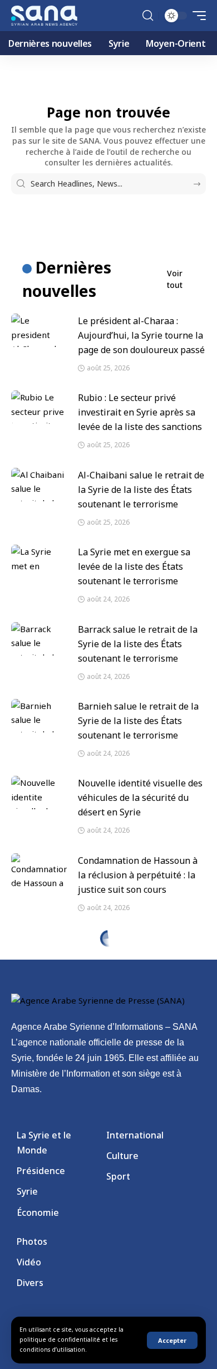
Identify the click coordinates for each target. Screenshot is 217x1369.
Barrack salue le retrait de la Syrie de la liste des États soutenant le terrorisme (138, 643)
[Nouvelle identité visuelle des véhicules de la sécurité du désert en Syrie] (39, 792)
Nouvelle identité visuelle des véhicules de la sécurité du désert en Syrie (140, 797)
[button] (172, 1340)
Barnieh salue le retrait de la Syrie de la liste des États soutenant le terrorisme (138, 720)
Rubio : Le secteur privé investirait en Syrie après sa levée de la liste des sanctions (140, 412)
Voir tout (175, 279)
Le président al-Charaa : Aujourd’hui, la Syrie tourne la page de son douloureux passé (141, 335)
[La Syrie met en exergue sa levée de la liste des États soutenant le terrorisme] (39, 561)
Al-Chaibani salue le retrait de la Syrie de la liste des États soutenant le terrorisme (141, 489)
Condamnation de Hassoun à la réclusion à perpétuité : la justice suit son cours (138, 875)
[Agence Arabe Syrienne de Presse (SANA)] (44, 16)
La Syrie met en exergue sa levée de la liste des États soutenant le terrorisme (134, 566)
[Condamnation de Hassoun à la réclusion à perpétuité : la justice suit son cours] (39, 870)
